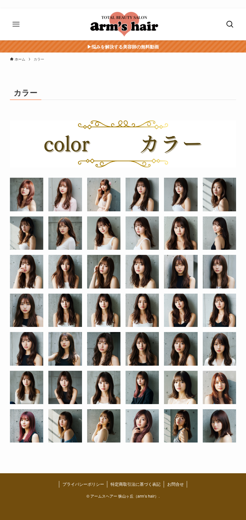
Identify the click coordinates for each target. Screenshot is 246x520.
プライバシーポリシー (83, 484)
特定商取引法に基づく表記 (135, 484)
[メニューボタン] (16, 24)
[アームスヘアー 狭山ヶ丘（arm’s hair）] (123, 24)
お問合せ (175, 484)
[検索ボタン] (230, 24)
